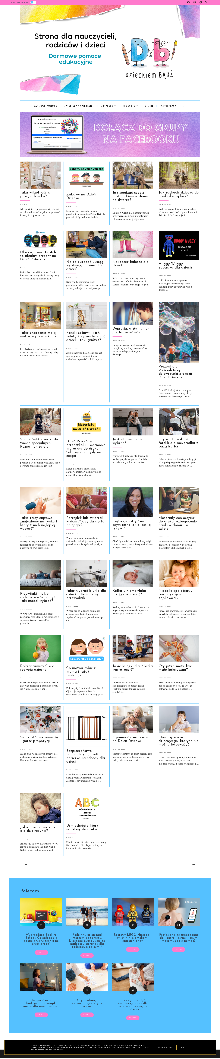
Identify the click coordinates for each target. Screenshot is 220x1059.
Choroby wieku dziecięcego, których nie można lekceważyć (178, 741)
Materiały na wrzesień (79, 106)
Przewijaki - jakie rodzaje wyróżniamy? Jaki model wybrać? (37, 597)
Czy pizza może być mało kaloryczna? (175, 668)
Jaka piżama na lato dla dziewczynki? (37, 829)
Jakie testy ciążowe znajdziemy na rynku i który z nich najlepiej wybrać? (38, 523)
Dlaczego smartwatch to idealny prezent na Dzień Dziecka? (38, 255)
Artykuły (107, 106)
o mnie (149, 106)
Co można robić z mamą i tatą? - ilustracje (81, 671)
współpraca (168, 106)
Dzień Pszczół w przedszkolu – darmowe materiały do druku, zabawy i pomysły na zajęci (85, 449)
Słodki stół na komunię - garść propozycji (39, 739)
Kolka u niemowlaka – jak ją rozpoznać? (131, 592)
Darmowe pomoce (45, 106)
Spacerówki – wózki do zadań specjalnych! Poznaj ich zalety (39, 443)
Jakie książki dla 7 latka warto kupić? (133, 668)
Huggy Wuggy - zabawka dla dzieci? (175, 265)
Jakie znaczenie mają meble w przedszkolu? (38, 334)
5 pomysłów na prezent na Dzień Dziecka (132, 739)
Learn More (165, 1047)
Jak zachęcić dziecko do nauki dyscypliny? (179, 194)
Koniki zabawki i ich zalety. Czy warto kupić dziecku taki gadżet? (85, 336)
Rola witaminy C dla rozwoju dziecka (37, 668)
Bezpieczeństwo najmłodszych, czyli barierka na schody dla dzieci (85, 756)
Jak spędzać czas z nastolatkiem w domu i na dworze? (132, 196)
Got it (183, 1047)
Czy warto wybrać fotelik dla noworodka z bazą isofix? (178, 443)
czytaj (41, 952)
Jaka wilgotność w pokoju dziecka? (35, 194)
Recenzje (129, 106)
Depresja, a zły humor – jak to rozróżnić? (132, 330)
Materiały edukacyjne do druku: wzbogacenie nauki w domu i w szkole (178, 523)
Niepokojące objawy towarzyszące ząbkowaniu (175, 594)
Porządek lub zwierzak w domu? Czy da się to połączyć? (85, 521)
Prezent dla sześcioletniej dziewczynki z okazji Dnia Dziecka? (175, 372)
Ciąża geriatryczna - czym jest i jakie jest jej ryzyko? (132, 524)
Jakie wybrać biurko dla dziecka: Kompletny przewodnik (86, 594)
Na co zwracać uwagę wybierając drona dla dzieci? (84, 265)
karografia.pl (118, 1054)
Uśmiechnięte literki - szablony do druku (84, 827)
